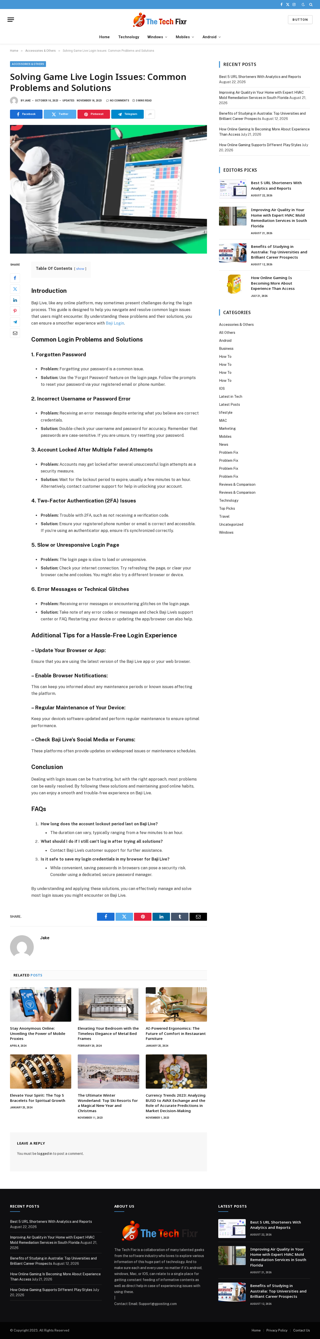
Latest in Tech (230, 397)
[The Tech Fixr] (160, 19)
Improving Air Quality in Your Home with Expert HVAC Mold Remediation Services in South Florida (279, 217)
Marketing (227, 429)
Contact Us (301, 1330)
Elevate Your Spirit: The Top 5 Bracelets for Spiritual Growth (37, 1098)
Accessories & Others (28, 64)
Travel (224, 516)
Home (104, 37)
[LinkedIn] (15, 300)
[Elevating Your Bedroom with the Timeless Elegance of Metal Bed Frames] (108, 1004)
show (80, 269)
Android (209, 37)
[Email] (15, 333)
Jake (27, 100)
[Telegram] (15, 322)
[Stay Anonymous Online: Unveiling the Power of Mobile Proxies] (40, 1004)
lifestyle (225, 413)
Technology (128, 37)
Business (226, 349)
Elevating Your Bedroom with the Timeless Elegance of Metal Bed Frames (108, 1033)
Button (300, 19)
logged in (44, 1154)
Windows (155, 37)
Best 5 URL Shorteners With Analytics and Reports (260, 77)
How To (225, 357)
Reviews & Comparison (237, 484)
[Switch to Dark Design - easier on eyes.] (303, 4)
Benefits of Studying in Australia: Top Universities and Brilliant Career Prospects (279, 252)
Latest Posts (229, 405)
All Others (227, 333)
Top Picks (227, 508)
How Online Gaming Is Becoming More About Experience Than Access (273, 283)
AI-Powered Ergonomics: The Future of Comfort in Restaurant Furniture (176, 1033)
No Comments (119, 100)
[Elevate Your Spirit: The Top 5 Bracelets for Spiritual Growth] (40, 1071)
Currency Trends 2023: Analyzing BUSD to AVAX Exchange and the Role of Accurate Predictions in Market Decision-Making (176, 1103)
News (223, 444)
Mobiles (183, 37)
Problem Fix (228, 452)
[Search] (310, 4)
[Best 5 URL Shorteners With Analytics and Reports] (232, 189)
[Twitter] (15, 289)
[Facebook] (15, 278)
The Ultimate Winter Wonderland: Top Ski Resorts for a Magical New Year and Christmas (108, 1103)
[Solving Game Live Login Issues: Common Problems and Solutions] (108, 189)
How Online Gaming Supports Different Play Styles (260, 145)
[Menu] (11, 19)
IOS (222, 389)
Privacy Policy (277, 1330)
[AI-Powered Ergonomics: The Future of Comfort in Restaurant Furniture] (176, 1004)
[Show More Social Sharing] (150, 114)
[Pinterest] (15, 311)
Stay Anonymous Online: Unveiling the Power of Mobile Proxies (37, 1033)
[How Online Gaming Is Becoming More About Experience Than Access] (232, 284)
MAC (223, 421)
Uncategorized (231, 524)
